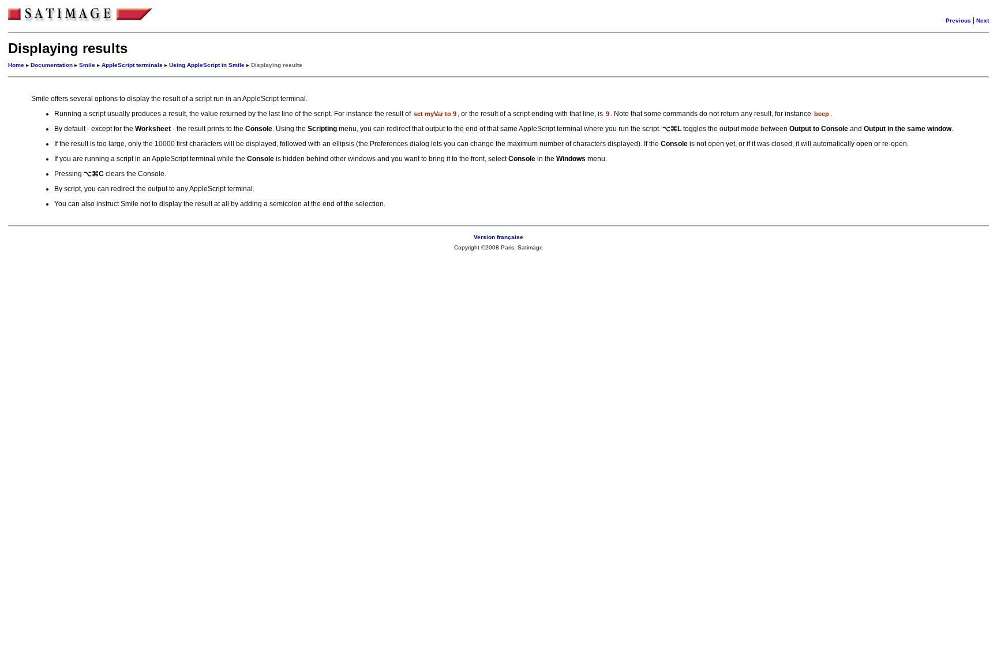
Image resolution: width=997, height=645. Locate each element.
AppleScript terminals (132, 65)
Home (16, 65)
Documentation (52, 65)
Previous (958, 20)
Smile (87, 65)
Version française (498, 237)
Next (982, 20)
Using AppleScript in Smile (207, 65)
